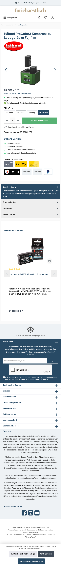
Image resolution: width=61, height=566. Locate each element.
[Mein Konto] (52, 18)
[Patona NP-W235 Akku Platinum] (30, 251)
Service (6, 391)
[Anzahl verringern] (7, 121)
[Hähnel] (14, 46)
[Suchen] (38, 18)
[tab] (30, 191)
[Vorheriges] (6, 69)
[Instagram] (30, 513)
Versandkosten (14, 530)
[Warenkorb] (58, 16)
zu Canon (9, 113)
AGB (13, 379)
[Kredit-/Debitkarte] (8, 164)
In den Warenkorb (39, 121)
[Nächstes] (55, 69)
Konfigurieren (46, 554)
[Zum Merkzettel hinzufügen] (49, 261)
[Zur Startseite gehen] (30, 10)
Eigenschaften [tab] (9, 202)
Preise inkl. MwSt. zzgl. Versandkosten (17, 93)
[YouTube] (37, 513)
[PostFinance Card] (34, 164)
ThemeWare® (30, 537)
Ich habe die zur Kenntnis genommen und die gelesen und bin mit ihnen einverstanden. (31, 378)
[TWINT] (12, 172)
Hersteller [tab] (7, 208)
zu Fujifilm (43, 113)
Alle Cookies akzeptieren (31, 561)
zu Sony (32, 113)
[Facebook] (24, 513)
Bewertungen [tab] (9, 214)
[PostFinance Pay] (21, 164)
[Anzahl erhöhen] (18, 121)
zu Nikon (21, 113)
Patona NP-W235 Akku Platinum (28, 274)
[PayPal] (48, 172)
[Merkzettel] (45, 18)
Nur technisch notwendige (22, 554)
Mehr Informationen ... (34, 548)
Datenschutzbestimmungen (26, 377)
